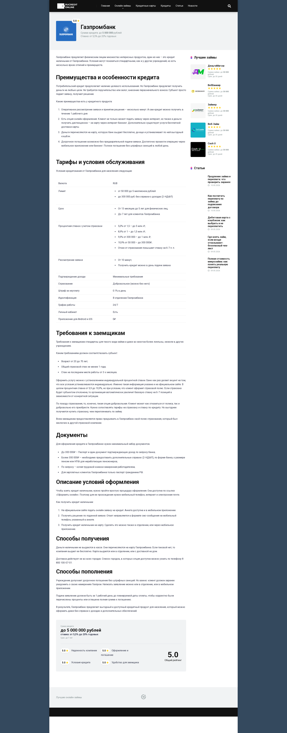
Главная (105, 5)
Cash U (212, 143)
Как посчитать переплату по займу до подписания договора (216, 201)
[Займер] (198, 117)
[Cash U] (198, 156)
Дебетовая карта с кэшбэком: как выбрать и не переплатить (219, 222)
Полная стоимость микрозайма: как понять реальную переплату (219, 263)
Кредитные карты (146, 5)
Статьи (179, 5)
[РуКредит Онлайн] (67, 5)
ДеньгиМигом (216, 65)
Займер (212, 104)
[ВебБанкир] (198, 97)
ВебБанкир (214, 85)
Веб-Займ (213, 124)
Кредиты (166, 5)
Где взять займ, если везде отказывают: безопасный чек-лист (218, 243)
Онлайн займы (123, 5)
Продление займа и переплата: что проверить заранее (219, 179)
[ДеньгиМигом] (198, 78)
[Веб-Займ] (198, 136)
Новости (192, 5)
